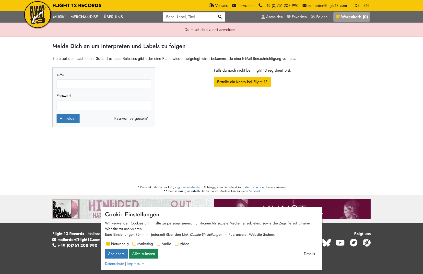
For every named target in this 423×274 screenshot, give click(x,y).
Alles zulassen (143, 254)
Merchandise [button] (84, 17)
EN (366, 5)
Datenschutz (114, 263)
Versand (254, 191)
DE (357, 5)
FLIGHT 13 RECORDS (77, 5)
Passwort (64, 95)
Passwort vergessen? (131, 118)
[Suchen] (220, 17)
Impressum (135, 263)
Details (309, 254)
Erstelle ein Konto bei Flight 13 (242, 82)
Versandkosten (191, 187)
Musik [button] (59, 17)
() (354, 17)
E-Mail (62, 74)
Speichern (116, 254)
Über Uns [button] (113, 17)
